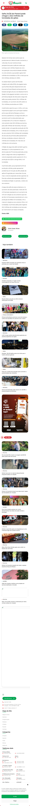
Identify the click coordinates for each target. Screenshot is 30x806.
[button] (27, 784)
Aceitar (15, 796)
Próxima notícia (22, 236)
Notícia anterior (7, 236)
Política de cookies (14, 804)
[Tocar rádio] (3, 8)
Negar (15, 800)
